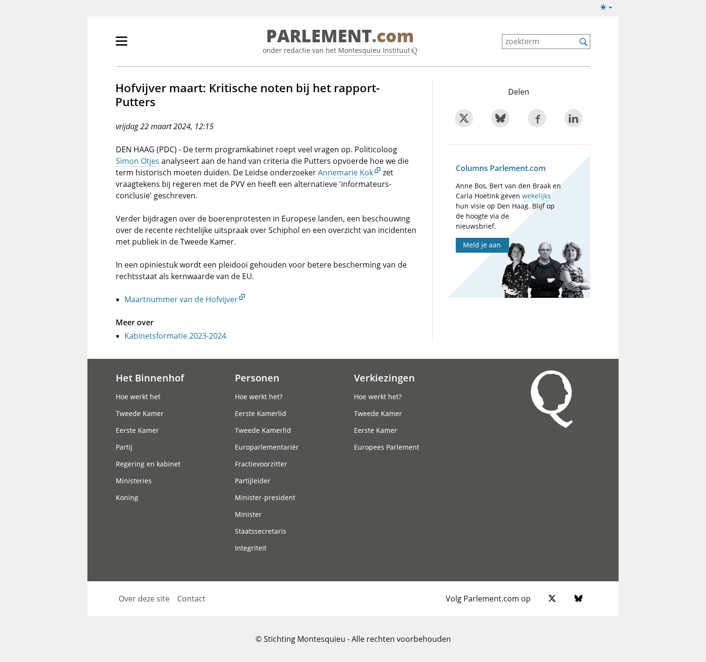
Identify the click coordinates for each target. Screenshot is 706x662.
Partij (124, 447)
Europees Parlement (386, 447)
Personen (257, 377)
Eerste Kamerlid (260, 413)
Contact (191, 598)
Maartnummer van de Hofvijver (181, 299)
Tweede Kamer (140, 413)
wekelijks (536, 195)
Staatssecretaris (260, 531)
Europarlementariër (267, 447)
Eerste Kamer (137, 430)
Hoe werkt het (138, 396)
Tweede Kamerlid (263, 430)
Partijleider (252, 480)
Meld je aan (482, 244)
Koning (127, 497)
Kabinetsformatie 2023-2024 (175, 336)
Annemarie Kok (345, 172)
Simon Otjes (137, 161)
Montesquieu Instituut (374, 50)
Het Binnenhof (150, 377)
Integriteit (251, 547)
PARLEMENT (340, 36)
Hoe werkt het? (258, 396)
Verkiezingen (384, 377)
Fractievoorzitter (261, 463)
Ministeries (134, 480)
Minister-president (265, 497)
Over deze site (144, 598)
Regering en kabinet (148, 463)
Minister (248, 514)
